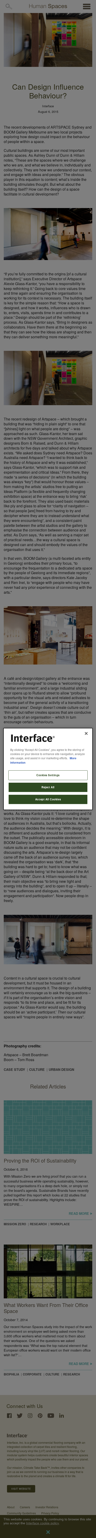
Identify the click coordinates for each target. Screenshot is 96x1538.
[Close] (86, 733)
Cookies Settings (48, 775)
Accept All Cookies (48, 799)
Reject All (48, 787)
